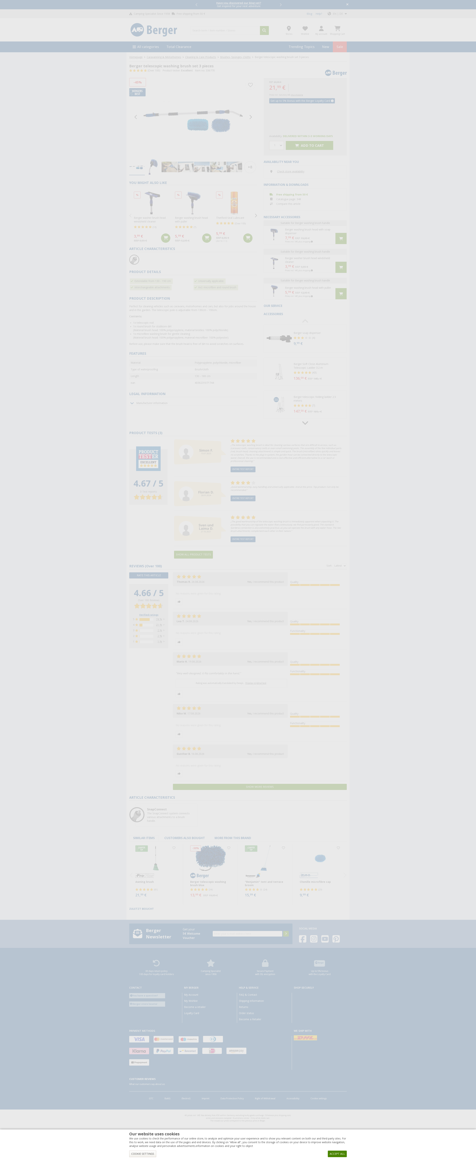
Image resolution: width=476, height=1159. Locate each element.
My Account (191, 994)
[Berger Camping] (158, 30)
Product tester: (178, 70)
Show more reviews (260, 786)
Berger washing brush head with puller (308, 287)
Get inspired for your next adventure (238, 4)
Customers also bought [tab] (184, 838)
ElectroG (186, 1098)
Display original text (255, 683)
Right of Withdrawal (265, 1098)
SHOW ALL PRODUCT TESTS (193, 554)
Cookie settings (319, 1098)
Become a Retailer (250, 1019)
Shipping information (251, 1000)
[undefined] (319, 339)
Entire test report (243, 469)
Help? (319, 13)
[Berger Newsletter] (286, 934)
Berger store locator (144, 1004)
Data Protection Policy (232, 1098)
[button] (197, 4)
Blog (309, 13)
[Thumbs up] (179, 601)
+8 (250, 167)
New (325, 47)
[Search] (264, 30)
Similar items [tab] (144, 838)
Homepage (136, 57)
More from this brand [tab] (233, 838)
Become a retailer (195, 1007)
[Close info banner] (347, 5)
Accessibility (293, 1098)
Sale (340, 47)
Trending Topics (302, 47)
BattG (168, 1098)
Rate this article (149, 575)
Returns (243, 1007)
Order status (246, 1013)
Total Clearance (178, 47)
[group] (137, 167)
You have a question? (145, 995)
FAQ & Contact (248, 994)
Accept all (337, 1153)
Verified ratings (148, 615)
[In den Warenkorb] (165, 238)
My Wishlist (191, 1000)
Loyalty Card (191, 1013)
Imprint (205, 1098)
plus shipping (297, 95)
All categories (148, 47)
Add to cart (312, 146)
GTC (151, 1098)
